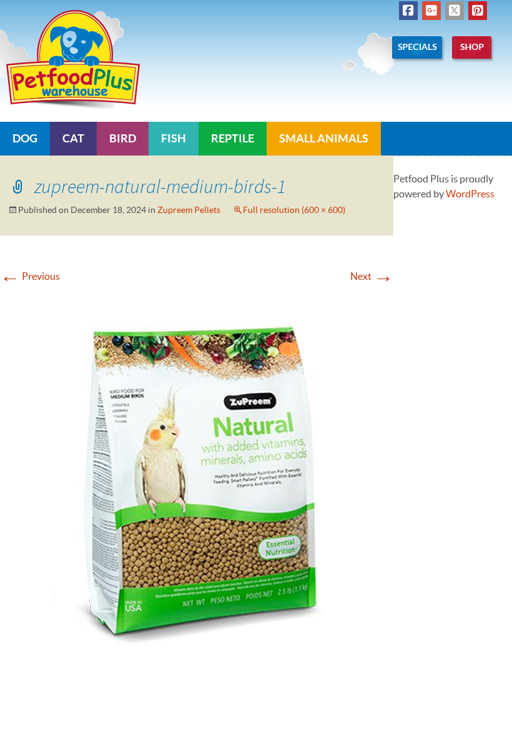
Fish (173, 138)
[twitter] (454, 10)
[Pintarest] (477, 10)
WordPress (470, 193)
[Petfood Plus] (73, 60)
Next (371, 276)
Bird (122, 138)
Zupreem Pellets (188, 210)
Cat (73, 138)
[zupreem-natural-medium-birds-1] (196, 476)
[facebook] (408, 10)
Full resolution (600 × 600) (294, 210)
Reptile (232, 138)
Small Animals (323, 138)
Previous (30, 276)
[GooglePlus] (431, 10)
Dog (24, 138)
